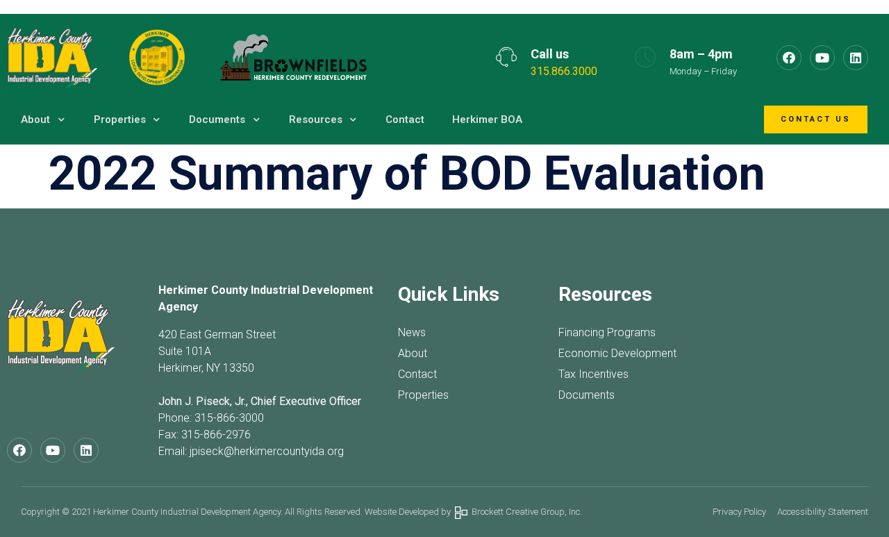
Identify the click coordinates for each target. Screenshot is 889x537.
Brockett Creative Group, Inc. (524, 511)
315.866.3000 (564, 71)
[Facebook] (788, 57)
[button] (815, 120)
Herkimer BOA (487, 119)
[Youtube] (822, 57)
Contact (404, 119)
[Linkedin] (855, 57)
